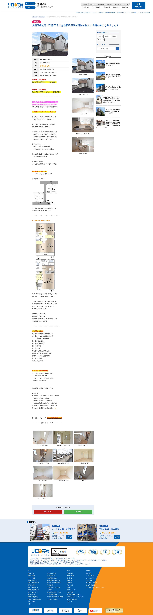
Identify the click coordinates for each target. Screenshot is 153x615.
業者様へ (125, 7)
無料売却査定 (101, 4)
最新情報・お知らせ (91, 582)
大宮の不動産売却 (52, 594)
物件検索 (69, 578)
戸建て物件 (70, 585)
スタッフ (92, 4)
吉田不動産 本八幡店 (109, 529)
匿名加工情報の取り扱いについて (95, 587)
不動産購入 (70, 573)
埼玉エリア (101, 39)
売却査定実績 (31, 585)
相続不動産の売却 (52, 578)
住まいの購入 (96, 7)
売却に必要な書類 (33, 597)
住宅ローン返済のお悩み (54, 582)
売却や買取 (85, 7)
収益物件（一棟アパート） (74, 594)
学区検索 (69, 580)
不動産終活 (50, 585)
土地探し (69, 587)
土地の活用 (116, 7)
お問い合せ (138, 6)
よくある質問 (31, 601)
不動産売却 (31, 573)
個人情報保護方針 (91, 585)
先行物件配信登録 (72, 599)
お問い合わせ (90, 580)
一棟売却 (49, 589)
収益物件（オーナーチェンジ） (75, 597)
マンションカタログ (52, 599)
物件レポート (118, 4)
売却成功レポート (33, 580)
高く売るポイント (33, 592)
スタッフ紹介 (90, 575)
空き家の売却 (51, 575)
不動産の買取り (51, 573)
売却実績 (109, 4)
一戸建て (107, 36)
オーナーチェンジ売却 (53, 587)
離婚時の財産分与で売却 (54, 592)
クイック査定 (31, 578)
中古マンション (71, 589)
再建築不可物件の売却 (53, 580)
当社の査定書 (31, 594)
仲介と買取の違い (33, 587)
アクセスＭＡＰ (69, 537)
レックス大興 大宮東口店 (63, 529)
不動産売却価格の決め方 (34, 599)
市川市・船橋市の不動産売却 (55, 597)
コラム (126, 4)
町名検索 (69, 582)
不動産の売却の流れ (33, 582)
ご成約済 (100, 36)
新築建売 (114, 36)
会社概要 (85, 4)
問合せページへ (48, 511)
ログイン (69, 601)
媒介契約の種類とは (33, 589)
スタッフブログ (90, 578)
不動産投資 (106, 7)
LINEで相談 (78, 511)
